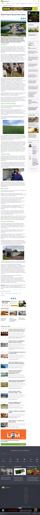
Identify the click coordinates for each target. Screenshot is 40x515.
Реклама (26, 499)
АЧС (9, 359)
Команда (26, 497)
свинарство (3, 295)
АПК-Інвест (19, 416)
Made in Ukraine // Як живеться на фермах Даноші (16, 421)
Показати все (32, 168)
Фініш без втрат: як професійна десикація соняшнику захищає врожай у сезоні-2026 (32, 136)
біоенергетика (20, 377)
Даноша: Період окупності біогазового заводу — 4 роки (15, 392)
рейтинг (12, 416)
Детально (22, 444)
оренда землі (20, 388)
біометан (24, 377)
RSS (26, 503)
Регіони (13, 349)
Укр (33, 1)
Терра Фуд (10, 377)
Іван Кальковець (15, 293)
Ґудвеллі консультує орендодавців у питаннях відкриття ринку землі (17, 381)
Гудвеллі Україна (16, 388)
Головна (2, 12)
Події (9, 12)
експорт (11, 359)
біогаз (20, 293)
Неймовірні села (24, 3)
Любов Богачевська (8, 293)
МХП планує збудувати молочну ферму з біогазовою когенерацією (16, 363)
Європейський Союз (14, 377)
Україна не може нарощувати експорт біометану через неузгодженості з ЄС (15, 372)
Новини (26, 488)
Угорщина (14, 359)
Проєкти (17, 3)
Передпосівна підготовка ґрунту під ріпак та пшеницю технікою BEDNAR (33, 124)
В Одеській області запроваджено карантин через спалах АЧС (17, 341)
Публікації (6, 12)
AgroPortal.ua (8, 291)
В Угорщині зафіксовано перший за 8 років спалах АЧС (17, 353)
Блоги (13, 3)
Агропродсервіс (15, 416)
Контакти (26, 501)
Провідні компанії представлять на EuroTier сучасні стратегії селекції (17, 330)
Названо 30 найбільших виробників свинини (17, 411)
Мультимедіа (26, 495)
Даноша (2, 293)
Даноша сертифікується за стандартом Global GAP (15, 403)
